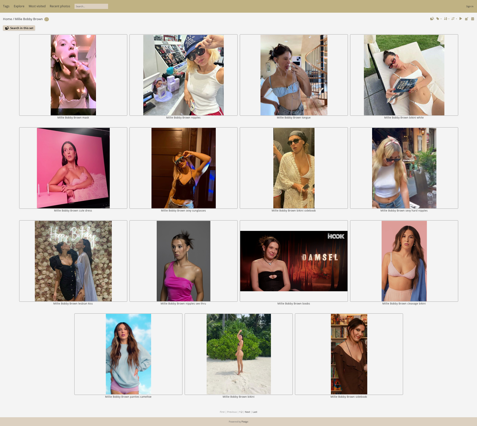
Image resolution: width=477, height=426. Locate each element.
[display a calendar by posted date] (466, 18)
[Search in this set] (432, 18)
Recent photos (60, 6)
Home (7, 19)
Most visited (37, 6)
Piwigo (244, 421)
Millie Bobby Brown (29, 19)
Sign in (469, 6)
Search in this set (21, 28)
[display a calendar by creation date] (472, 18)
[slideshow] (461, 18)
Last (255, 412)
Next (247, 412)
